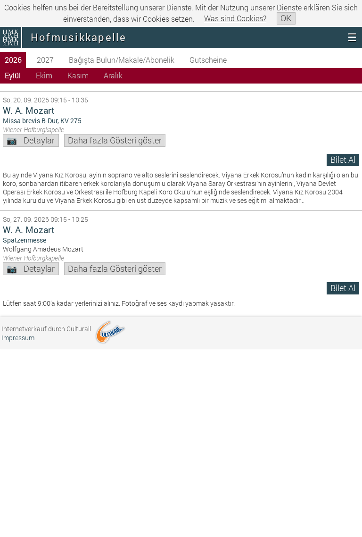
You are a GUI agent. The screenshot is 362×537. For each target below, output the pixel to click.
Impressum (17, 337)
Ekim (44, 75)
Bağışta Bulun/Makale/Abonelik (121, 60)
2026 (13, 60)
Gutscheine (208, 60)
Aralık (113, 75)
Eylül (13, 75)
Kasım (78, 75)
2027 (45, 60)
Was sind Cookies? (235, 18)
